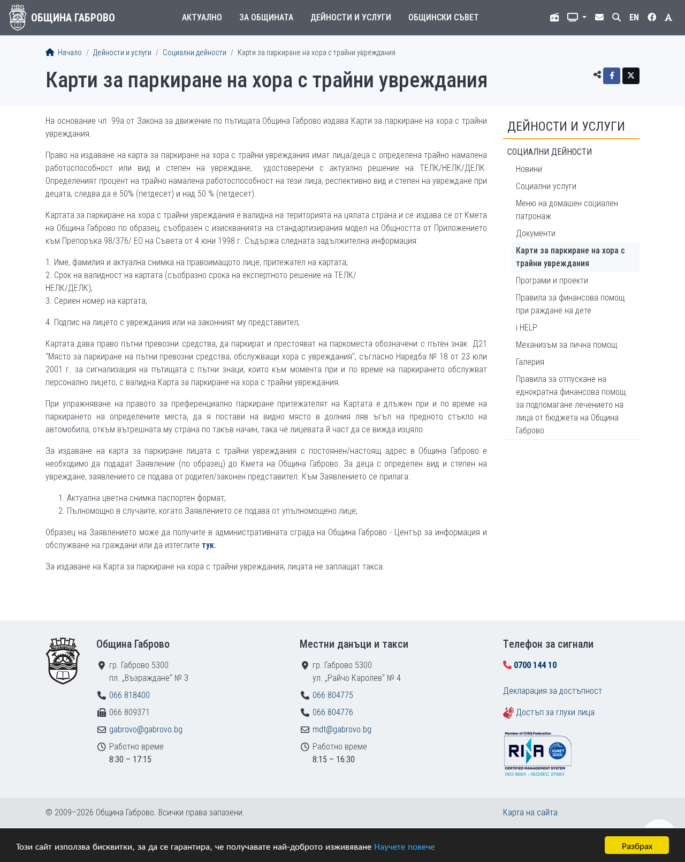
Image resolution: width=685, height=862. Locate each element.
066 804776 (333, 712)
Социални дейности (194, 52)
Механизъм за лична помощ (566, 345)
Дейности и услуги (350, 17)
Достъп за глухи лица (555, 712)
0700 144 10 (535, 665)
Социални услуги (546, 186)
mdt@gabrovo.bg (342, 729)
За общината (266, 17)
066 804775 (333, 695)
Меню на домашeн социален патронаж (567, 209)
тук (208, 545)
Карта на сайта (530, 812)
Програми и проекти (552, 280)
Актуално (202, 17)
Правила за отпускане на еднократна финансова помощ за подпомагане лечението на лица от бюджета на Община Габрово (571, 405)
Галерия (530, 362)
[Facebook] (611, 76)
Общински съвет (443, 17)
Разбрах (637, 845)
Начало (69, 52)
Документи (535, 233)
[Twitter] (631, 76)
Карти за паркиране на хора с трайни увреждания (570, 256)
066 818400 (129, 695)
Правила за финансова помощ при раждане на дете (570, 304)
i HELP (526, 328)
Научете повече (404, 845)
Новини (529, 169)
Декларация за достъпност (552, 691)
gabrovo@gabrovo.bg (145, 729)
